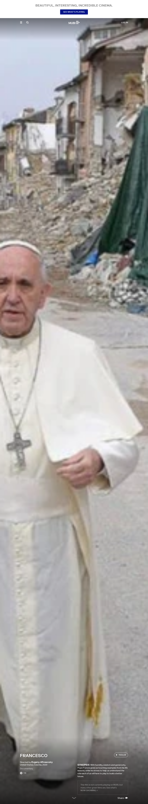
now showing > (89, 790)
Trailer (122, 755)
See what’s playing (74, 12)
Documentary (26, 768)
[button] (21, 22)
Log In (124, 22)
